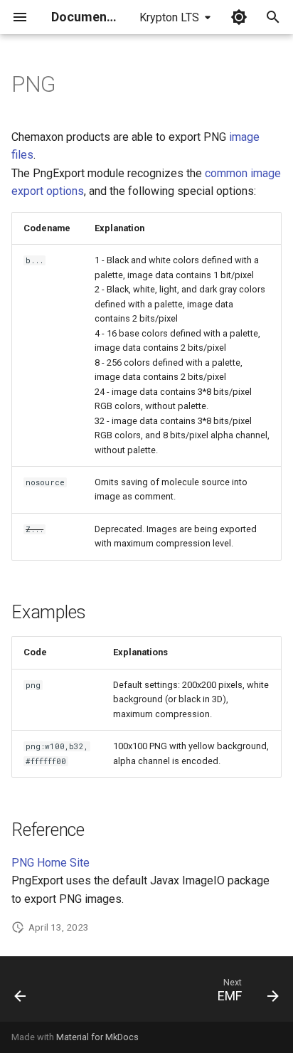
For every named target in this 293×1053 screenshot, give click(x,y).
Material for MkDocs (97, 1037)
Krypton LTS (169, 17)
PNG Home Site (50, 862)
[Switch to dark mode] (239, 17)
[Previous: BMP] (20, 993)
